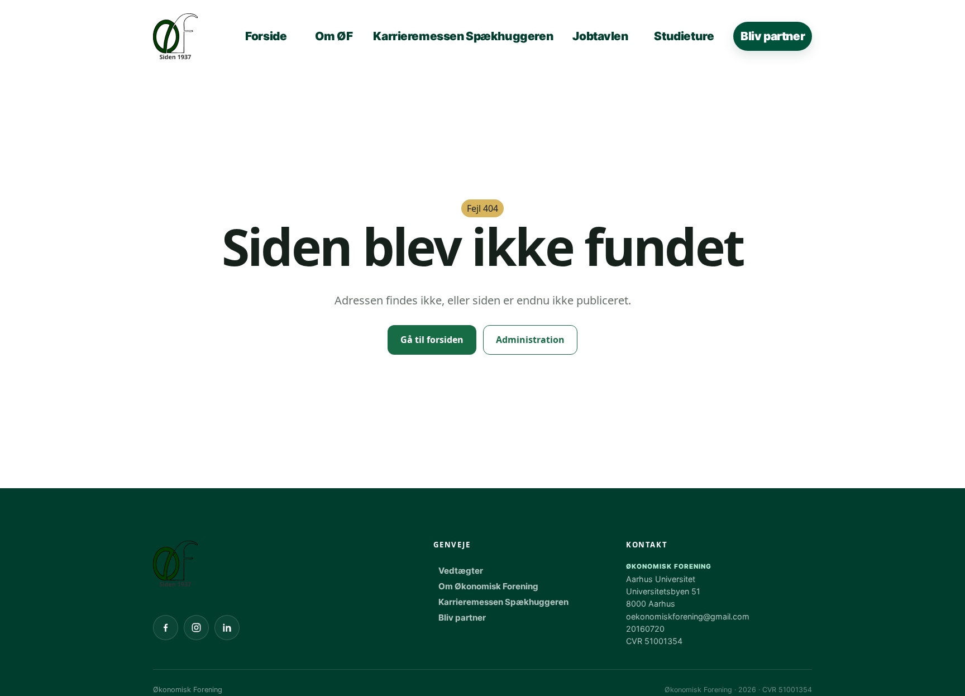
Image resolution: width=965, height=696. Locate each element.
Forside (265, 36)
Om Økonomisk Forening (488, 586)
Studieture (684, 36)
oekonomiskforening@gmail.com (687, 616)
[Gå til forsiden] (175, 564)
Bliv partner (773, 36)
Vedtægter (460, 570)
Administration (530, 339)
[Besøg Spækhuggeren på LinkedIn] (227, 627)
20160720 (645, 628)
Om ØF (334, 36)
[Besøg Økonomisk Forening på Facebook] (165, 627)
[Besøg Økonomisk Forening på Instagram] (196, 627)
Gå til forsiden (432, 339)
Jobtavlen (600, 36)
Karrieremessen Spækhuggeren (463, 36)
